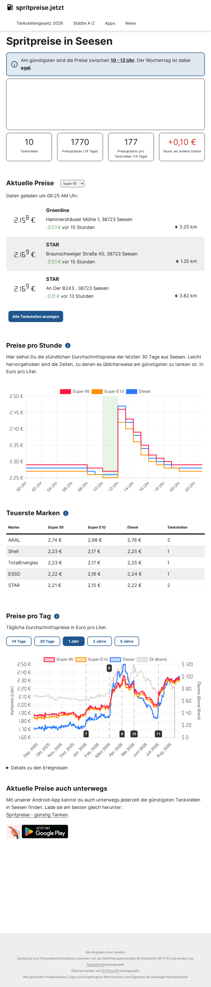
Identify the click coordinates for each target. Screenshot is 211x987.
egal (25, 67)
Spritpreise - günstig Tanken (37, 814)
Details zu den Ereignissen (39, 767)
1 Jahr (73, 641)
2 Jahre (99, 641)
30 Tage (47, 641)
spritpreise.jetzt (40, 7)
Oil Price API (110, 971)
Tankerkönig (95, 964)
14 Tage (19, 641)
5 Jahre (127, 641)
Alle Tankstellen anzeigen (35, 316)
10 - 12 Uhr (122, 60)
